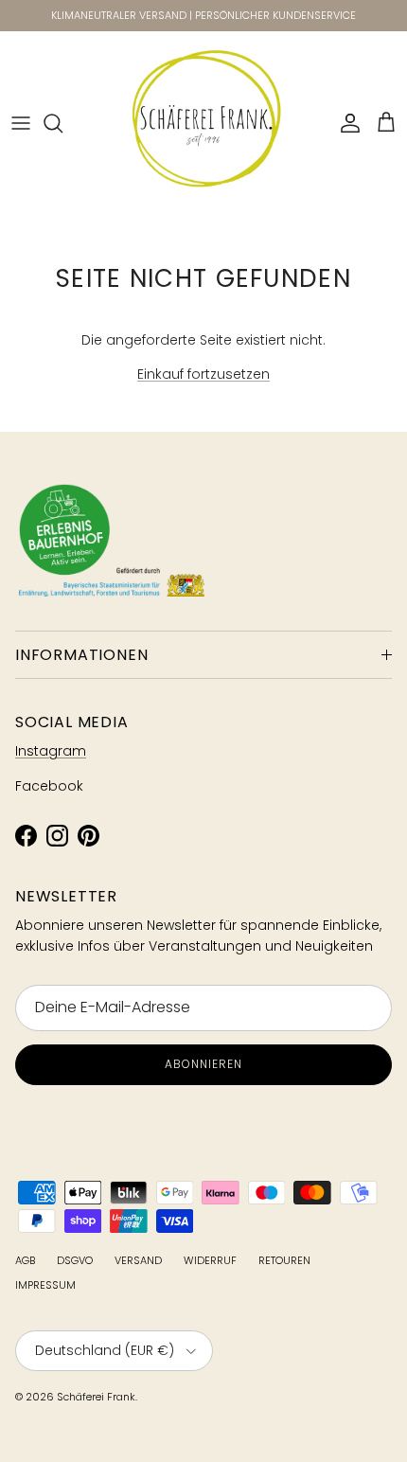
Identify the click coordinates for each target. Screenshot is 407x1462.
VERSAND (138, 1260)
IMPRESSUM (45, 1285)
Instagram (50, 750)
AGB (25, 1260)
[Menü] (21, 123)
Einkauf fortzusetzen (203, 374)
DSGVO (75, 1260)
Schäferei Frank (96, 1396)
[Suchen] (62, 123)
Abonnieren (203, 1064)
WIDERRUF (210, 1260)
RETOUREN (284, 1260)
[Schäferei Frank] (204, 123)
